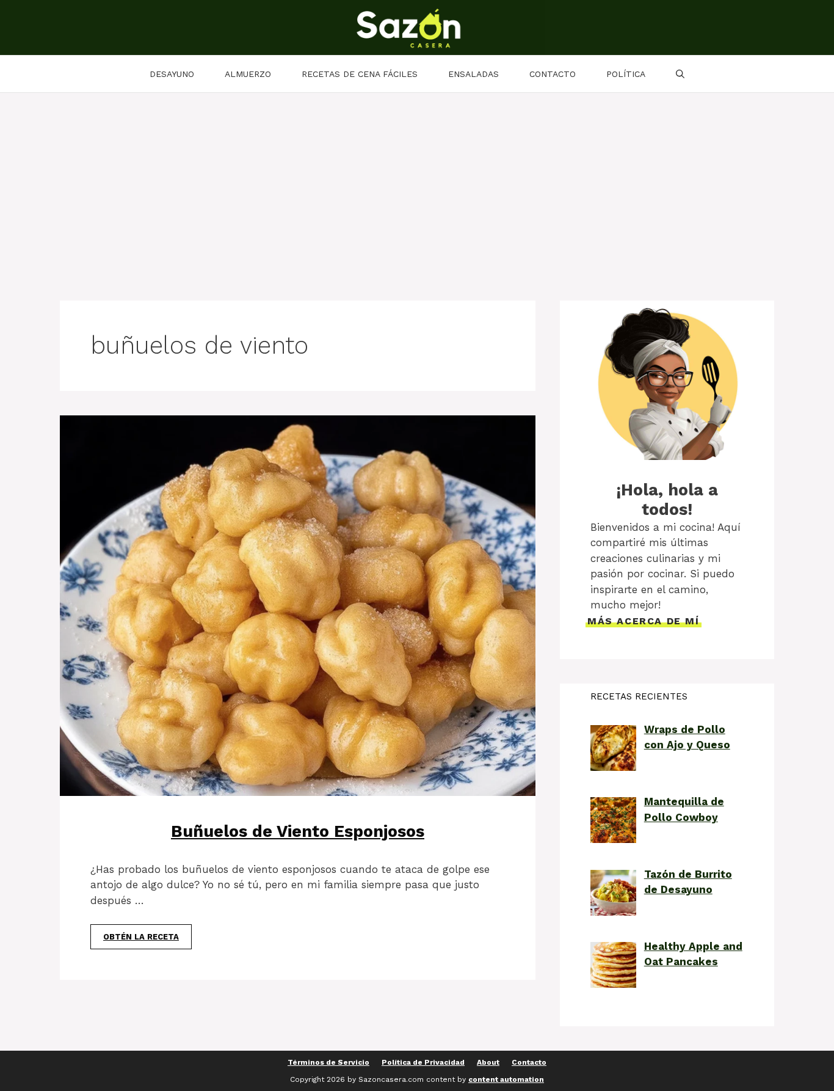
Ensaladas (473, 74)
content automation (506, 1079)
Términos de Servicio (328, 1062)
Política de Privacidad (423, 1062)
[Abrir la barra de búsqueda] (680, 74)
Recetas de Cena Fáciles (360, 74)
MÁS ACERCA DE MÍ (643, 621)
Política (625, 74)
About (488, 1062)
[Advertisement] (417, 184)
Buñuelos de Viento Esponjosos (297, 831)
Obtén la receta (141, 936)
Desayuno (172, 74)
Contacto (552, 74)
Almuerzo (248, 74)
